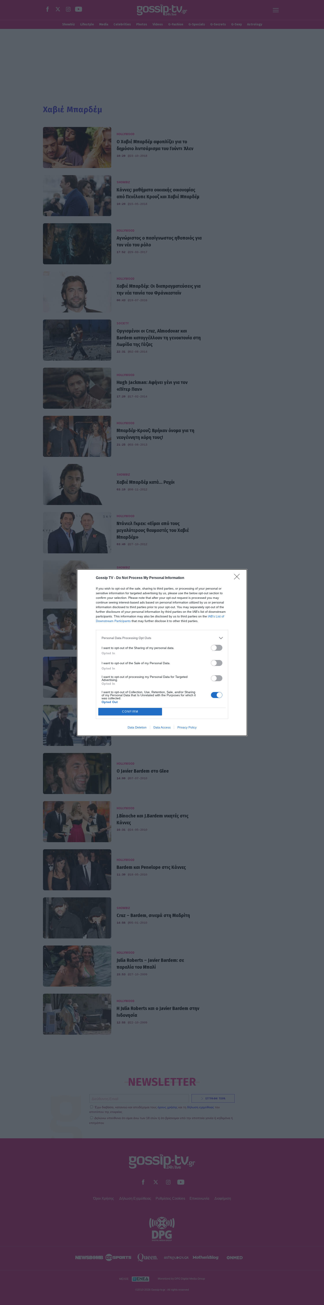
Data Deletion (137, 727)
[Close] (238, 578)
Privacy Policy (187, 727)
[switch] (216, 648)
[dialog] (162, 652)
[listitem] (162, 638)
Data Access (162, 727)
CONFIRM (130, 711)
